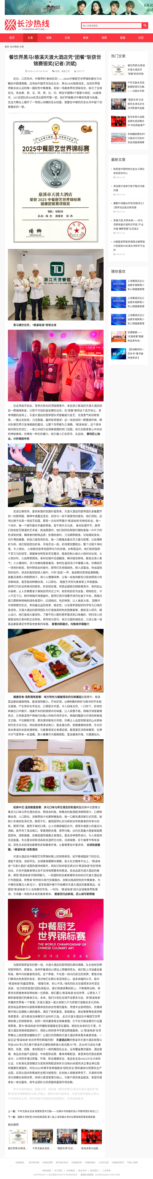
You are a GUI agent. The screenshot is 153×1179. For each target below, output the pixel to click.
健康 (122, 37)
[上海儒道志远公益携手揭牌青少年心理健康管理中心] (118, 285)
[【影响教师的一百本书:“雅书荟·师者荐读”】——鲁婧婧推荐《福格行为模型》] (118, 353)
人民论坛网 (103, 1162)
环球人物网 (132, 1162)
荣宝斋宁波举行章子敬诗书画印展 (128, 188)
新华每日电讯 (62, 1162)
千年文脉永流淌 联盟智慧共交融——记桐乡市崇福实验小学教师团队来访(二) (57, 1111)
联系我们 (94, 1170)
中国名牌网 (47, 1162)
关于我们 (58, 1170)
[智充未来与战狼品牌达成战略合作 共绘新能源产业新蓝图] (91, 1136)
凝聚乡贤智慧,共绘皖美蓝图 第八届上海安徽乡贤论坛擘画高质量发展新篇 (56, 1117)
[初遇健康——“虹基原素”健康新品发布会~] (118, 336)
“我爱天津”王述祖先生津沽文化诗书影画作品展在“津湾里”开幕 (136, 104)
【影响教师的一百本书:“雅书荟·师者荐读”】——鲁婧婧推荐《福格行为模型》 (136, 354)
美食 (85, 37)
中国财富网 (90, 1162)
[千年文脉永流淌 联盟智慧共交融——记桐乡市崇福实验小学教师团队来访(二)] (42, 1136)
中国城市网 (76, 1162)
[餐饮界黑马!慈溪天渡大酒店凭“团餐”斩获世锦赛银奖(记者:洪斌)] (18, 1136)
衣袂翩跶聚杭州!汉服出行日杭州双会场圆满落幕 (136, 138)
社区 (141, 37)
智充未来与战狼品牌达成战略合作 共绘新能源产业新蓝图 (136, 121)
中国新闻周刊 (118, 1162)
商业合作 (82, 1170)
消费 (104, 37)
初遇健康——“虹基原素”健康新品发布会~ (135, 336)
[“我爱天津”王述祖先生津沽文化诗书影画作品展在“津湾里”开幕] (67, 1136)
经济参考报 (34, 1162)
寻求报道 (70, 1170)
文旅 (67, 37)
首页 (12, 37)
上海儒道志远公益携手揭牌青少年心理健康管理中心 (136, 285)
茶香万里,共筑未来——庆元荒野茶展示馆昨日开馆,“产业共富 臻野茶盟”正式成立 (128, 224)
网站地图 (46, 1170)
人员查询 (106, 1170)
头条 (30, 37)
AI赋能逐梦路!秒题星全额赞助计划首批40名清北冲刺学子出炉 (129, 245)
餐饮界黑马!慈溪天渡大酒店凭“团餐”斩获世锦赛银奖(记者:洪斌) (136, 70)
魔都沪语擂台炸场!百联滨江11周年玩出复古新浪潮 (128, 205)
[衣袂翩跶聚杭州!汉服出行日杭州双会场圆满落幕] (118, 138)
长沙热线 (27, 24)
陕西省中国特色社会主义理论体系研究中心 (128, 171)
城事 (49, 37)
